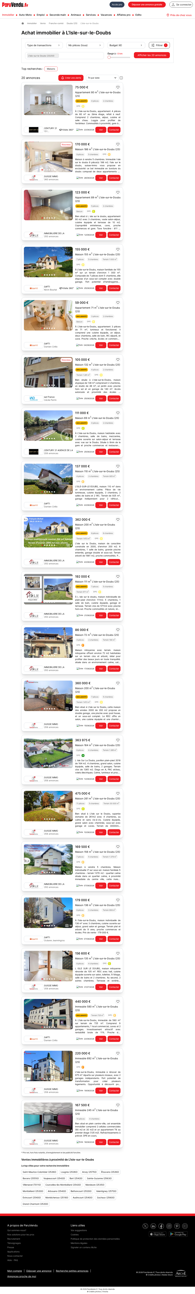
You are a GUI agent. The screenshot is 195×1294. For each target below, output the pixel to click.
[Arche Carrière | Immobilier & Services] (181, 1273)
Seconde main (58, 14)
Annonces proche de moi (21, 1276)
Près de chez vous (181, 15)
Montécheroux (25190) (56, 1197)
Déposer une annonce (38, 1270)
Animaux (76, 14)
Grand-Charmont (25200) (35, 1204)
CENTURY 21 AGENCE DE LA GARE (58, 450)
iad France (49, 397)
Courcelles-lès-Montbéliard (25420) (63, 1184)
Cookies (75, 1234)
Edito (138, 14)
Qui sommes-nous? (16, 1230)
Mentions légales (79, 1243)
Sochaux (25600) (106, 1197)
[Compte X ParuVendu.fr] (145, 1226)
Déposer (147, 4)
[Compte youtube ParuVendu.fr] (185, 1226)
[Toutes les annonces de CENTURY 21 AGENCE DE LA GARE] (33, 452)
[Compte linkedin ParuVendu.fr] (153, 1226)
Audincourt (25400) (82, 1197)
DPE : (80, 106)
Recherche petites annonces (72, 1270)
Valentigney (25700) (106, 1191)
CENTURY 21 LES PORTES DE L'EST (50, 128)
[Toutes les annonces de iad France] (33, 398)
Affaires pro (124, 14)
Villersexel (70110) (32, 1184)
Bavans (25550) (31, 1178)
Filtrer (161, 45)
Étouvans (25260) (110, 1172)
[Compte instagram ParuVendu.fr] (169, 1226)
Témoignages (14, 1243)
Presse (10, 1247)
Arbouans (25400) (57, 1191)
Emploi (41, 14)
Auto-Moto (25, 14)
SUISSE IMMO (51, 176)
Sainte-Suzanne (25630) (99, 1178)
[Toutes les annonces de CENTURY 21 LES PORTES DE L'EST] (33, 130)
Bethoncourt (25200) (81, 1191)
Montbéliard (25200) (33, 1191)
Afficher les (152, 55)
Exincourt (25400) (32, 1197)
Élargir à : (115, 53)
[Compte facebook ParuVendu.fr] (161, 1226)
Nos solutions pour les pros (20, 1234)
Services (91, 14)
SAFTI (47, 286)
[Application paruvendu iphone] (157, 1234)
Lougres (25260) (69, 1172)
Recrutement (13, 1238)
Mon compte (14, 1270)
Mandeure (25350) (94, 1184)
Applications (13, 1251)
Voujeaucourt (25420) (54, 1178)
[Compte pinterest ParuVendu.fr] (177, 1226)
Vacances (106, 14)
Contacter (114, 129)
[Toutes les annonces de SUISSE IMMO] (33, 178)
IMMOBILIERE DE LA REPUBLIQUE (54, 233)
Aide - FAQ (12, 1260)
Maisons (51, 68)
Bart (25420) (76, 1178)
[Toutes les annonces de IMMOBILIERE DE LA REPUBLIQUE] (33, 235)
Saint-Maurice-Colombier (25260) (39, 1172)
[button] (42, 112)
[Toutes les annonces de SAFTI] (33, 288)
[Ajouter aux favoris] (118, 87)
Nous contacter (15, 1256)
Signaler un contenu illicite (84, 1247)
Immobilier (8, 14)
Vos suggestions (79, 1230)
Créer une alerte (73, 77)
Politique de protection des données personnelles (95, 1238)
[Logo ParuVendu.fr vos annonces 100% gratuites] (15, 8)
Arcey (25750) (89, 1172)
